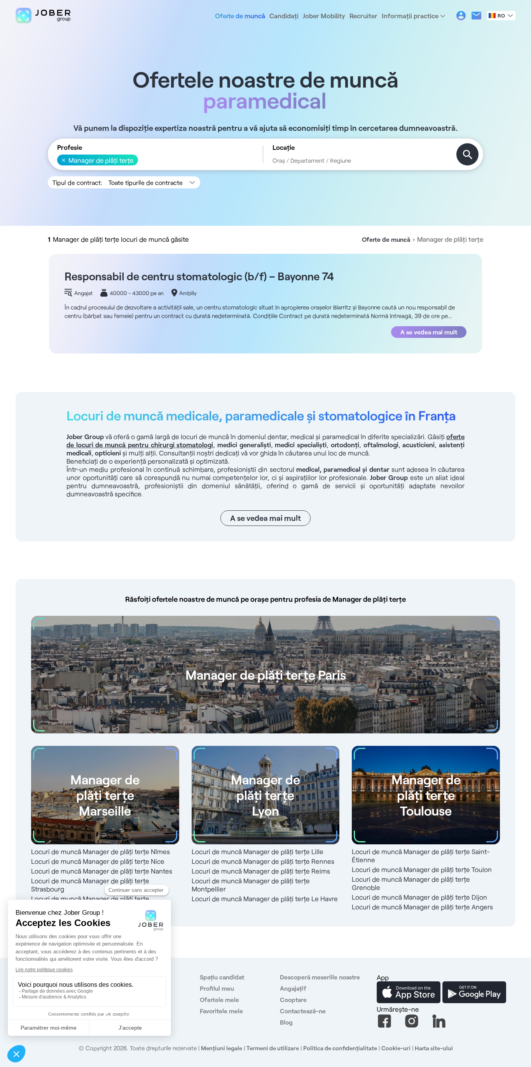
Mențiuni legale (221, 1047)
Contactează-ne (303, 1010)
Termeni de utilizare (272, 1047)
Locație (283, 147)
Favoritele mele (221, 1010)
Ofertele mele (219, 999)
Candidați (284, 15)
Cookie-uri (395, 1047)
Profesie (69, 147)
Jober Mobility (324, 15)
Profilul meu (217, 988)
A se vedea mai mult (428, 332)
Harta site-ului (434, 1047)
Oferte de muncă (240, 15)
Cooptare (293, 999)
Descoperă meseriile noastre (320, 977)
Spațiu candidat (222, 977)
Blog (286, 1022)
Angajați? (293, 988)
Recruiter (363, 15)
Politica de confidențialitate (340, 1047)
